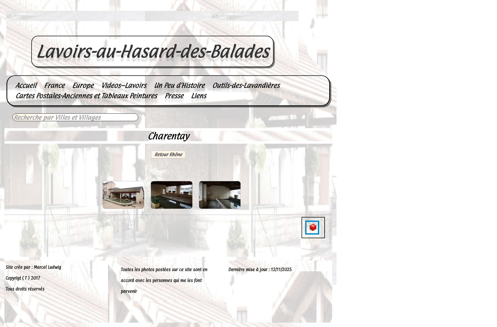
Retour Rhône (168, 154)
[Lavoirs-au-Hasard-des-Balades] (152, 30)
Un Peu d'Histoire (179, 85)
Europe (82, 85)
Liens (198, 96)
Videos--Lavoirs (123, 85)
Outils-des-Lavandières (246, 85)
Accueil (26, 85)
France (54, 85)
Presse (174, 96)
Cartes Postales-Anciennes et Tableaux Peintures (86, 96)
